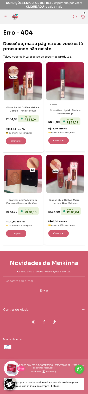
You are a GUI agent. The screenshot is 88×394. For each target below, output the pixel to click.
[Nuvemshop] (44, 372)
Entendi (55, 386)
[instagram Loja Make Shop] (33, 322)
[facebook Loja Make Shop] (44, 322)
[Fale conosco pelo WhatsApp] (79, 369)
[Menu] (6, 17)
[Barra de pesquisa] (75, 17)
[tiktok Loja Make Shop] (54, 322)
